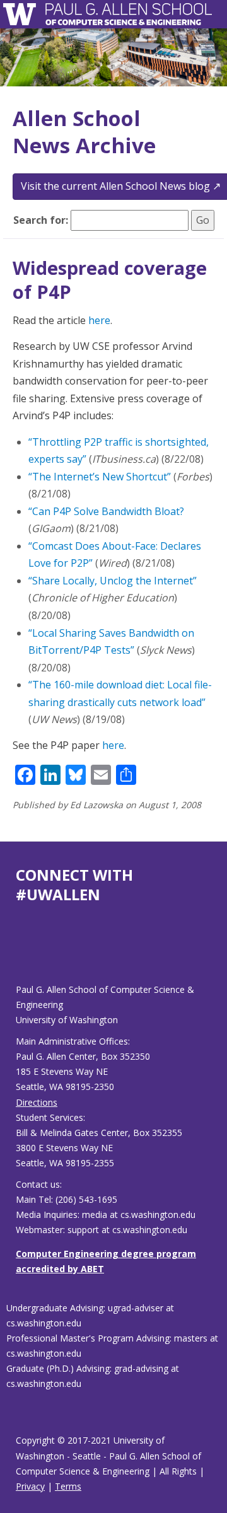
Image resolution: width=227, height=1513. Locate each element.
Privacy (30, 1486)
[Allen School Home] (23, 14)
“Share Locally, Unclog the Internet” (112, 581)
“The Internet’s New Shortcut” (99, 477)
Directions (36, 1102)
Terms (68, 1486)
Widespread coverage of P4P (110, 279)
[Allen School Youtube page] (25, 953)
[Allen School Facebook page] (19, 953)
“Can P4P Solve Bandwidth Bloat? (106, 511)
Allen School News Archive (84, 131)
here (99, 320)
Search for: (40, 220)
